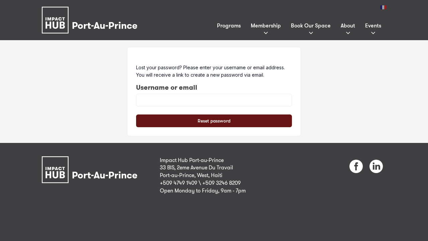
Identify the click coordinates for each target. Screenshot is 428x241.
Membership (266, 25)
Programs (229, 25)
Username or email (166, 87)
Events (373, 25)
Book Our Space (311, 25)
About (348, 25)
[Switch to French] (383, 7)
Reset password (214, 121)
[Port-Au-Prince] (91, 11)
